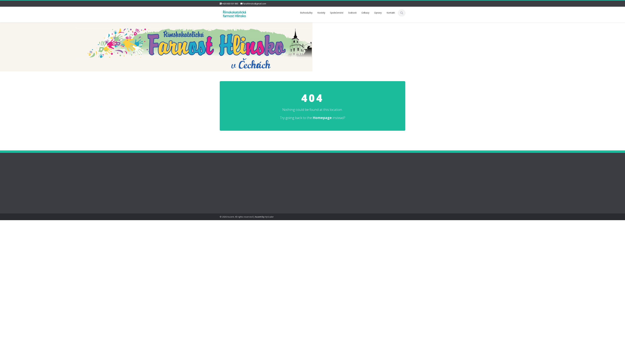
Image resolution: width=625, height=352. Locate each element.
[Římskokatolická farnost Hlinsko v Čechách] (234, 13)
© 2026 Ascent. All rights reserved (236, 216)
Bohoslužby (306, 12)
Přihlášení (225, 185)
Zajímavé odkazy (229, 178)
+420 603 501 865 (230, 3)
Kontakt (391, 12)
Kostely (321, 12)
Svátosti (352, 12)
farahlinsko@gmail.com (254, 3)
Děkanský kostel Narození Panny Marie (233, 170)
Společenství (336, 12)
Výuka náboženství (229, 161)
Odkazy (365, 12)
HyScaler (269, 216)
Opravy (378, 12)
